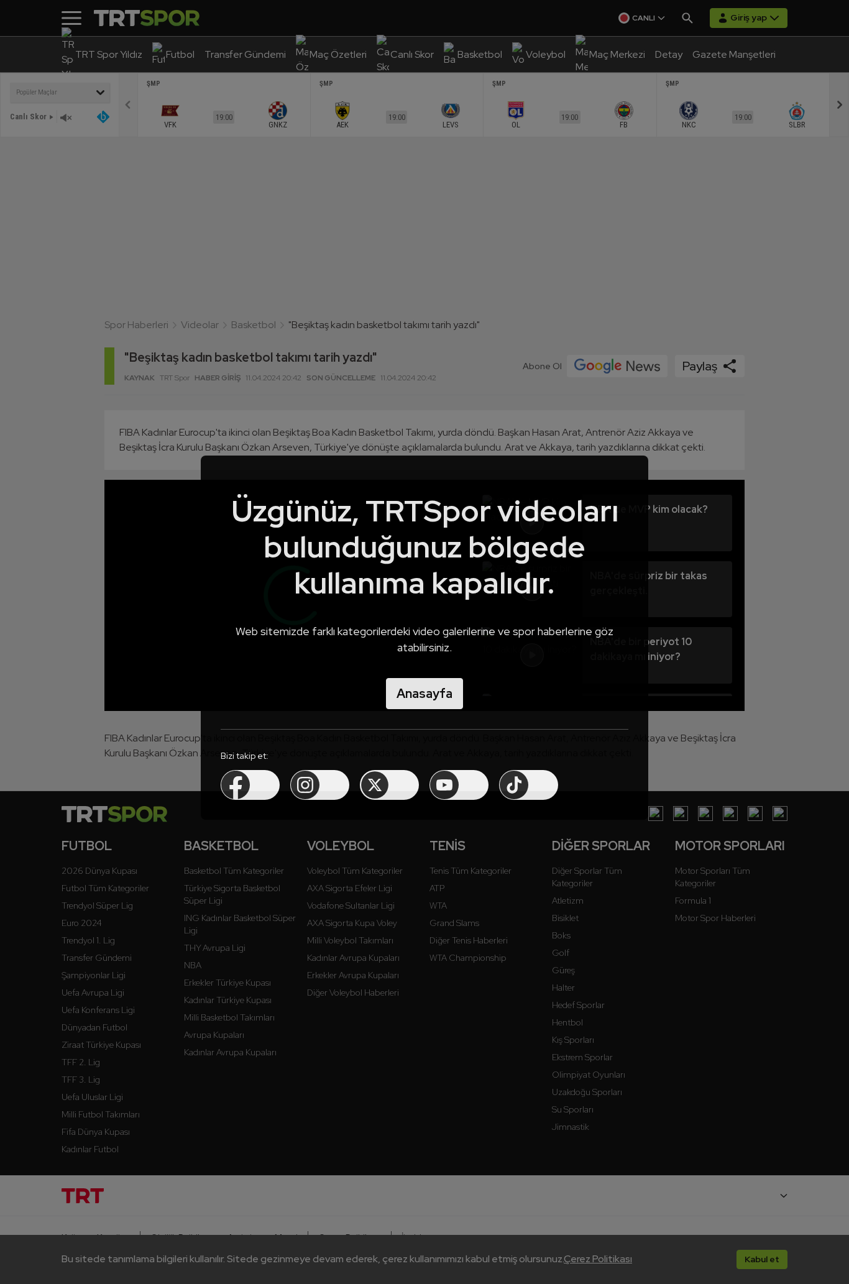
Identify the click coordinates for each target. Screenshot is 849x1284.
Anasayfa (424, 694)
